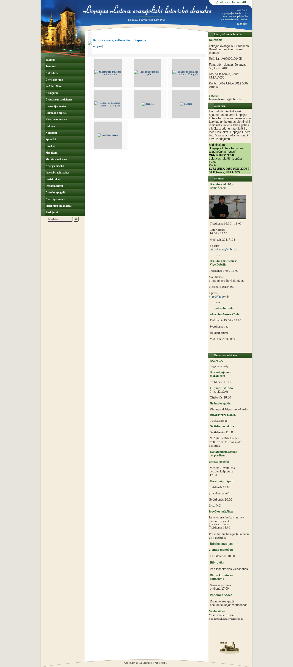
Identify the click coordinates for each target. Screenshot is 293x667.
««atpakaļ (98, 46)
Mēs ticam (51, 152)
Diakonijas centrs (55, 106)
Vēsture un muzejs (56, 119)
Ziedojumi (51, 212)
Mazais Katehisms (56, 159)
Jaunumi (50, 66)
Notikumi (51, 132)
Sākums (50, 59)
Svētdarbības (53, 86)
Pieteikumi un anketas (58, 205)
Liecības (50, 146)
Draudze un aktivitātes (58, 99)
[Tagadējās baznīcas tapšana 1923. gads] (186, 74)
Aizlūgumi (51, 93)
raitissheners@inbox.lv (223, 249)
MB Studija (161, 662)
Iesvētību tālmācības (57, 172)
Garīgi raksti (52, 179)
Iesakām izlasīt (54, 185)
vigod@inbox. (218, 296)
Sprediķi (50, 139)
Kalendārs (51, 73)
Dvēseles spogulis (55, 192)
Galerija (50, 126)
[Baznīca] (148, 103)
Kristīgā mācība (54, 166)
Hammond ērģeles (56, 112)
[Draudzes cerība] (108, 134)
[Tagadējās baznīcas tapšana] (147, 74)
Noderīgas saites (55, 199)
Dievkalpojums (54, 79)
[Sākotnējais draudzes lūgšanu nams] (108, 74)
